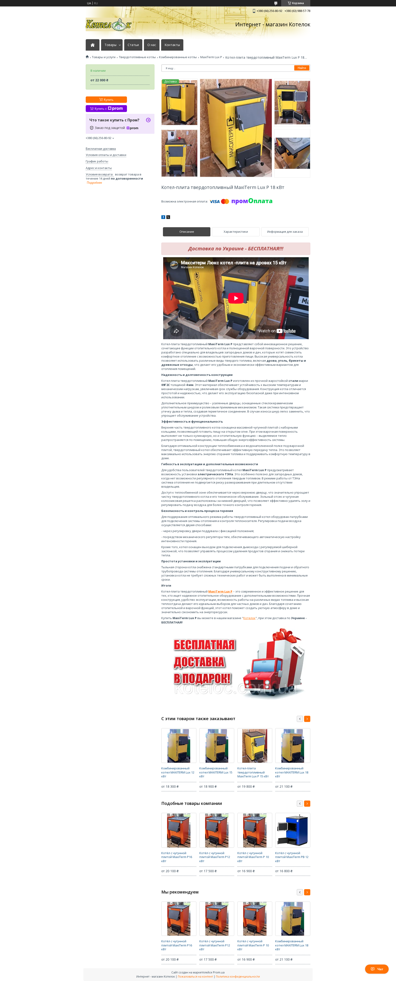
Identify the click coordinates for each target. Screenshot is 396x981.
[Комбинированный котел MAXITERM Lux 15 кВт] (216, 745)
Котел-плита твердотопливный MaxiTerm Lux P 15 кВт (253, 772)
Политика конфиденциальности (238, 976)
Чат (380, 969)
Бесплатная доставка (101, 148)
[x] (168, 218)
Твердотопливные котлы (137, 57)
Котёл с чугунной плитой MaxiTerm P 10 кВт (253, 857)
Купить (108, 99)
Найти (302, 68)
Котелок (249, 618)
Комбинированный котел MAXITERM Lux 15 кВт (215, 772)
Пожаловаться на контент (195, 976)
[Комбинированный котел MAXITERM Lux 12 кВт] (178, 745)
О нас (151, 45)
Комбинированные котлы (178, 57)
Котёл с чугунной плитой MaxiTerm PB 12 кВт (291, 857)
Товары (110, 45)
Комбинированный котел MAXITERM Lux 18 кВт (291, 772)
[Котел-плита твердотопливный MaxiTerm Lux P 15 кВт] (254, 745)
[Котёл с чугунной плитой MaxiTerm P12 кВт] (216, 830)
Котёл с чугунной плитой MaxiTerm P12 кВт (214, 857)
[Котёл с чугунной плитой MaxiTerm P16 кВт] (178, 830)
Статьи (133, 45)
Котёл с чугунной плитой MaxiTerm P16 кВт (176, 857)
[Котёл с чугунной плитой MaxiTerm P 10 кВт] (254, 830)
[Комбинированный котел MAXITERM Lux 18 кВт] (292, 745)
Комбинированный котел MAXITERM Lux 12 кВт (177, 772)
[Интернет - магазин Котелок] (109, 24)
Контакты (172, 45)
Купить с (101, 108)
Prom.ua (219, 972)
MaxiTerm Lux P (211, 57)
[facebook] (163, 218)
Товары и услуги (104, 57)
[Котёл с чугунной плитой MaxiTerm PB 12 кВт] (292, 830)
